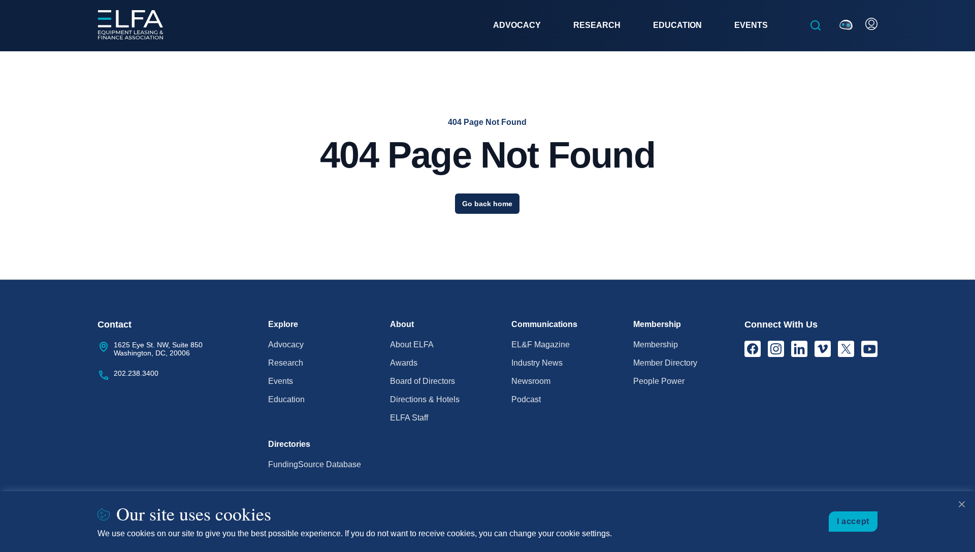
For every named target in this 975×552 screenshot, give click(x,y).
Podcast (526, 399)
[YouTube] (869, 349)
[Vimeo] (823, 349)
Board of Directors (422, 381)
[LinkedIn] (799, 349)
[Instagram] (776, 349)
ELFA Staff (409, 417)
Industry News (537, 363)
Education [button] (677, 25)
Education (286, 399)
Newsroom (530, 381)
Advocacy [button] (517, 25)
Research (285, 363)
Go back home (487, 204)
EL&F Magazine (540, 344)
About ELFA (412, 344)
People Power (659, 381)
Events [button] (751, 25)
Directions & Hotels (425, 399)
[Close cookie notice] (962, 504)
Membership (655, 344)
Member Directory (665, 363)
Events (280, 381)
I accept (853, 521)
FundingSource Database (314, 464)
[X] (846, 349)
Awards (403, 363)
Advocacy (286, 344)
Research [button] (597, 25)
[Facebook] (752, 349)
